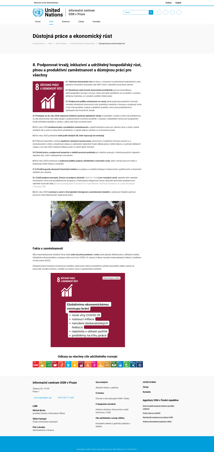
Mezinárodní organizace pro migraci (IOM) (158, 417)
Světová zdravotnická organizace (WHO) (157, 421)
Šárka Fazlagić (40, 418)
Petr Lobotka (39, 427)
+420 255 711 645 (66, 397)
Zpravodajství (102, 382)
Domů (37, 21)
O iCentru (100, 393)
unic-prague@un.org (43, 397)
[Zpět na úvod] (64, 12)
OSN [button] (51, 21)
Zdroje (146, 387)
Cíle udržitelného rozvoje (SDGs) (110, 418)
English (178, 3)
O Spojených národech (106, 404)
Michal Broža (39, 410)
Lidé (35, 406)
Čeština (169, 3)
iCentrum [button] (66, 21)
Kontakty (96, 21)
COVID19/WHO (149, 382)
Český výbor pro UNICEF (151, 413)
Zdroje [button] (81, 21)
